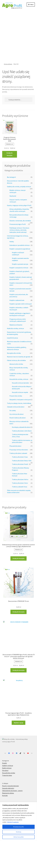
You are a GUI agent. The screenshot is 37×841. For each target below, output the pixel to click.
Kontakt (5, 795)
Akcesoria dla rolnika (16, 364)
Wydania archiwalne (15, 325)
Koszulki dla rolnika (8, 773)
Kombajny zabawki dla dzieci (21, 427)
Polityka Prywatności (13, 822)
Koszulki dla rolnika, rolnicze (18, 379)
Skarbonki (12, 196)
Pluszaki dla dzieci (15, 446)
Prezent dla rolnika (15, 396)
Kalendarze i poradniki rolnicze (19, 245)
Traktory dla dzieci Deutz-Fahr (21, 461)
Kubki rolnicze (6, 768)
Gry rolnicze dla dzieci (16, 414)
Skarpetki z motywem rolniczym (20, 399)
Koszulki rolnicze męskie (20, 392)
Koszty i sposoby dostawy (10, 786)
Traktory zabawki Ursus (19, 487)
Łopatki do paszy (12, 338)
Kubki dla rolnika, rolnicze (15, 328)
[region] (18, 821)
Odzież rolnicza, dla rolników (16, 360)
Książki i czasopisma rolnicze (18, 268)
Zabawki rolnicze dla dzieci (15, 407)
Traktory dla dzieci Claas (20, 457)
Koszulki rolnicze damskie (20, 383)
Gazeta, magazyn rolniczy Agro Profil (19, 205)
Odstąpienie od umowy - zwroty (12, 791)
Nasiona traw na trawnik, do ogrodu (18, 357)
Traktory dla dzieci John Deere (22, 431)
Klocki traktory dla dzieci (17, 418)
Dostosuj (18, 832)
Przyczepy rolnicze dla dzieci (18, 450)
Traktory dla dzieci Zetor (20, 483)
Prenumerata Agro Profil (17, 224)
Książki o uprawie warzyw (20, 264)
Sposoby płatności (8, 788)
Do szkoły (12, 410)
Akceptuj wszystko (18, 827)
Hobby (11, 241)
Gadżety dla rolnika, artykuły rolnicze (19, 186)
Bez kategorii (11, 177)
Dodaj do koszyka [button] (10, 154)
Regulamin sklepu (8, 793)
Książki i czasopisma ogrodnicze (19, 249)
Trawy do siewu (7, 775)
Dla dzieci (5, 770)
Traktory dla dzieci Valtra (20, 479)
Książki (4, 763)
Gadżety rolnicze (7, 765)
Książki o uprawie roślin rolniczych (20, 304)
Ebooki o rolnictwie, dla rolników (20, 221)
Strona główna (8, 64)
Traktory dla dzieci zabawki (18, 453)
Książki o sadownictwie (16, 300)
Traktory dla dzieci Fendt (20, 464)
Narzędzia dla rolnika (14, 353)
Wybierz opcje (18, 723)
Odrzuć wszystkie (18, 837)
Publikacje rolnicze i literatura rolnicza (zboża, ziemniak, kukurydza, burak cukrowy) (19, 230)
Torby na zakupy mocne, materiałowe (19, 403)
